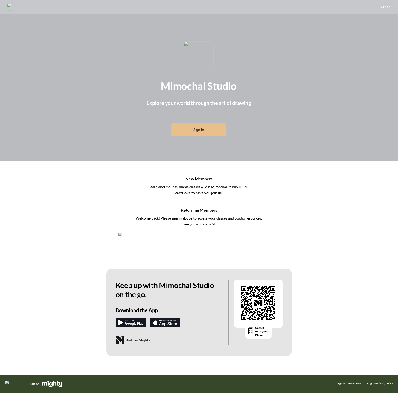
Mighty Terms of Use (348, 383)
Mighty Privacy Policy (380, 383)
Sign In (385, 7)
